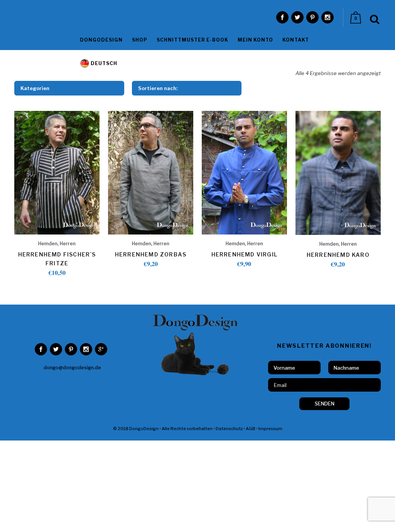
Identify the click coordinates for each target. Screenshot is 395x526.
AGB (250, 428)
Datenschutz (229, 428)
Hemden (47, 243)
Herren (68, 243)
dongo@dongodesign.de (72, 367)
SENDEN (324, 403)
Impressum (270, 428)
